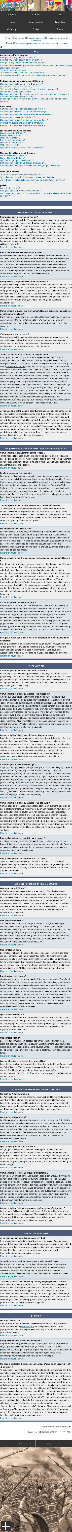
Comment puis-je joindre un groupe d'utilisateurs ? (23, 163)
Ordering (12, 29)
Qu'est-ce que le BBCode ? (12, 133)
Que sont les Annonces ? (11, 142)
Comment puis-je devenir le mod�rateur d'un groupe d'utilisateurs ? (31, 165)
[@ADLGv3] (31, 8)
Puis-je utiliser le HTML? (11, 135)
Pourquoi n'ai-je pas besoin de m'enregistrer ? (21, 60)
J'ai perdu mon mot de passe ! (13, 70)
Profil (10, 44)
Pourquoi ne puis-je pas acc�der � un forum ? (21, 123)
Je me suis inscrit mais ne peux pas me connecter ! (23, 73)
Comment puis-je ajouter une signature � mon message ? (26, 114)
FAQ (9, 38)
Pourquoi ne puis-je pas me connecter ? (18, 57)
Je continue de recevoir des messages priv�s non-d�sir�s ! (28, 177)
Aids (60, 14)
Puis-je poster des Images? (12, 140)
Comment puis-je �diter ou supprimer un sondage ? (24, 120)
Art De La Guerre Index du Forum (1, 47)
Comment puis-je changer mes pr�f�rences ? (21, 84)
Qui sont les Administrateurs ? (13, 155)
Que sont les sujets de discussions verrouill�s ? (22, 147)
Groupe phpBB (27, 1326)
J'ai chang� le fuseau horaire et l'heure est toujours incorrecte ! (29, 89)
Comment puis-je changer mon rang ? (17, 96)
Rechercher (19, 38)
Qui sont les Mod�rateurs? (12, 158)
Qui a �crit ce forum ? (10, 188)
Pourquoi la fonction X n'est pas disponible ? (20, 191)
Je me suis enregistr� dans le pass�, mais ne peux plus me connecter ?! (33, 75)
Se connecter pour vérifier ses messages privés (35, 44)
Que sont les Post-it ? (9, 145)
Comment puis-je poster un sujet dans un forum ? (22, 109)
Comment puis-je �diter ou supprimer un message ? (24, 111)
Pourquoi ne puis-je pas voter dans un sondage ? (22, 125)
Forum (59, 29)
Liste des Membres (36, 38)
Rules (12, 22)
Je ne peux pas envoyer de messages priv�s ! (21, 174)
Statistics (60, 22)
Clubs (36, 29)
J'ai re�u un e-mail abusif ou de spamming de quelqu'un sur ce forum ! (32, 180)
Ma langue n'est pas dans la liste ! (15, 92)
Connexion (63, 44)
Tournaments (36, 22)
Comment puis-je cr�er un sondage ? (17, 117)
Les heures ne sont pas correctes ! (15, 86)
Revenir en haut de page (11, 247)
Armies (36, 14)
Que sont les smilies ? (10, 138)
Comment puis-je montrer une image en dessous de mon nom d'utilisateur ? (34, 94)
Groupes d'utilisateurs (56, 38)
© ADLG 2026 (23, 1443)
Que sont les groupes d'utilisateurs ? (16, 160)
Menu (6, 1526)
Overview (12, 14)
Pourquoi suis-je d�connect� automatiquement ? (23, 62)
